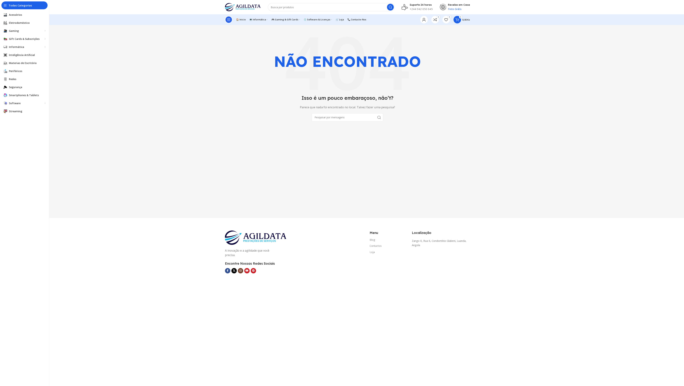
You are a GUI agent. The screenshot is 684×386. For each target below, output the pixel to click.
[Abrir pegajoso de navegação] (228, 19)
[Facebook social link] (227, 270)
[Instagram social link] (240, 270)
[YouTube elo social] (247, 270)
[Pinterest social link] (253, 270)
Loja (372, 252)
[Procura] (390, 7)
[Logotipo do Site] (243, 7)
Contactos (376, 246)
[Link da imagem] (255, 237)
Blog (372, 239)
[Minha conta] (424, 19)
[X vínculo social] (234, 270)
